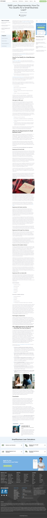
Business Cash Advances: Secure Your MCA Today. (4, 479)
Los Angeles (41, 479)
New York (33, 475)
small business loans (23, 54)
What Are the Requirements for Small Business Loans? (6, 25)
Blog (34, 1)
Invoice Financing (10, 478)
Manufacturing (26, 474)
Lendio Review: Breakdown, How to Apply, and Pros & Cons (41, 51)
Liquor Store (18, 478)
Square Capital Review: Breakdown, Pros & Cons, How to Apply (41, 47)
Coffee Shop (25, 475)
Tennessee (40, 475)
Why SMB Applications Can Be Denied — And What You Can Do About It (6, 29)
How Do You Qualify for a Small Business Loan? (6, 22)
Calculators (26, 1)
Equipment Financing (4, 475)
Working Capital (10, 475)
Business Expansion (5, 38)
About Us (31, 1)
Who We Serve (21, 1)
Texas (33, 478)
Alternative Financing (4, 482)
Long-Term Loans (10, 482)
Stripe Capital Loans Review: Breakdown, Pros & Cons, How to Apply (41, 43)
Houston (40, 482)
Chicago (33, 474)
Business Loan (3, 474)
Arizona (40, 474)
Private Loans (10, 479)
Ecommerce (25, 478)
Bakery (25, 482)
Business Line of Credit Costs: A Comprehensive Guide (41, 39)
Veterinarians (18, 479)
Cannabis (25, 479)
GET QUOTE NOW (43, 1)
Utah (40, 478)
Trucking (17, 474)
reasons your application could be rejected (23, 344)
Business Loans (15, 1)
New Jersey (33, 482)
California (33, 479)
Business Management (5, 43)
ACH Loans (9, 483)
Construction (18, 475)
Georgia (33, 483)
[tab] (15, 423)
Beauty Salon (18, 482)
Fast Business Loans (3, 481)
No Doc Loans (10, 474)
